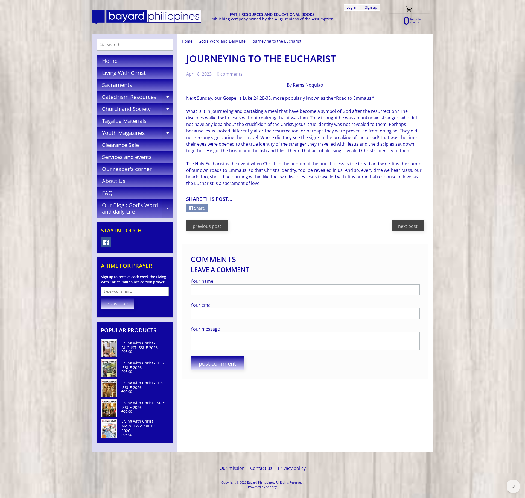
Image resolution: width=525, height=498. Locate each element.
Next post (408, 226)
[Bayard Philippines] (146, 17)
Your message (205, 329)
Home (110, 60)
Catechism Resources (137, 98)
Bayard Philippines (260, 482)
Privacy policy (292, 468)
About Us (114, 181)
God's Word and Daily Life (222, 41)
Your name (202, 281)
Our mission (232, 468)
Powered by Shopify (262, 487)
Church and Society (137, 110)
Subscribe (117, 303)
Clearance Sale (120, 145)
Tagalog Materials (124, 121)
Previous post (207, 226)
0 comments (230, 74)
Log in (351, 7)
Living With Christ (124, 72)
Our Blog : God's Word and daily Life (137, 208)
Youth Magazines (137, 134)
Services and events (127, 157)
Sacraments (117, 85)
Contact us (261, 468)
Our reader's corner (127, 169)
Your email (202, 305)
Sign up (371, 7)
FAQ (107, 193)
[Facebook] (106, 242)
